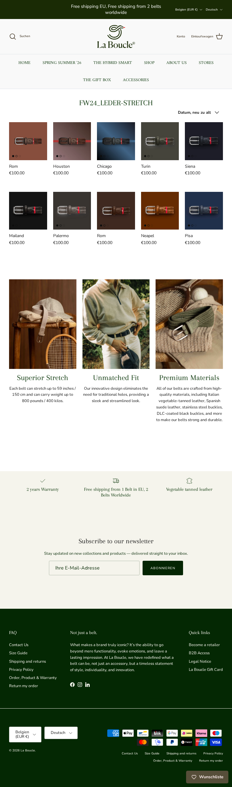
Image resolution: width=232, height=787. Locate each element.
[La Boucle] (116, 36)
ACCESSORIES (136, 80)
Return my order (23, 686)
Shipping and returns (27, 661)
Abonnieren (162, 568)
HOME (24, 63)
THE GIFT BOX (97, 80)
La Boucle (28, 750)
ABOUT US (176, 63)
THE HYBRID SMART (112, 63)
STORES (206, 63)
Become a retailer (204, 645)
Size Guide (18, 653)
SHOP (149, 63)
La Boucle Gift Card (206, 669)
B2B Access (199, 653)
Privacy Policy (21, 669)
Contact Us (18, 645)
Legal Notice (200, 661)
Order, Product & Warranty (33, 678)
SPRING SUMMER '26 (62, 63)
